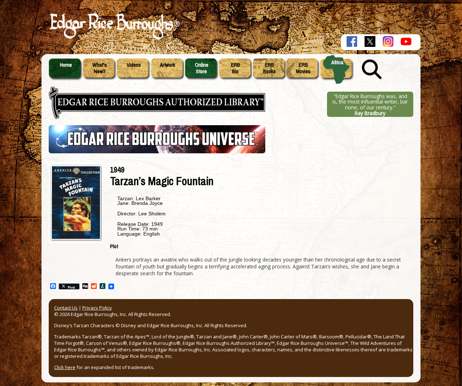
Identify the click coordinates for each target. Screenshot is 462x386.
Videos (134, 65)
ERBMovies (303, 68)
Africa (337, 62)
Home (66, 65)
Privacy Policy (97, 307)
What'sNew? (99, 68)
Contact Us (66, 307)
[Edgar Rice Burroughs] (113, 39)
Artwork (167, 65)
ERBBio (235, 68)
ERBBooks (269, 68)
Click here (64, 367)
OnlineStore (201, 68)
